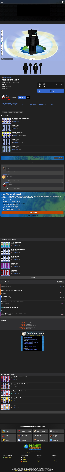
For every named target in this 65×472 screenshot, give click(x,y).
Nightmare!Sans (15, 139)
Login (36, 215)
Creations (9, 294)
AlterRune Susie (14, 243)
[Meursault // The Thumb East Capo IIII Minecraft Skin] (5, 346)
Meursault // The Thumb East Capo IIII (19, 343)
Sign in (60, 157)
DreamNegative (16, 121)
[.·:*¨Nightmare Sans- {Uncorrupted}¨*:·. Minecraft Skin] (6, 121)
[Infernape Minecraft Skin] (5, 367)
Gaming (9, 77)
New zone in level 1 (6, 264)
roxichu (14, 360)
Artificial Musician (16, 142)
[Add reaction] (10, 172)
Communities (4, 266)
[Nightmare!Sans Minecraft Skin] (6, 142)
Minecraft (16, 430)
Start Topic (61, 261)
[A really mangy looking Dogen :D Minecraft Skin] (5, 353)
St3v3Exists (15, 149)
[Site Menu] (2, 2)
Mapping (9, 266)
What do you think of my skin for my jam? (11, 270)
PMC (2, 283)
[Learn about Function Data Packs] (32, 330)
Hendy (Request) (15, 236)
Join (56, 157)
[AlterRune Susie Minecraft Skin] (5, 246)
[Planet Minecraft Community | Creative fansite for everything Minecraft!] (32, 406)
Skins (4, 77)
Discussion (7, 283)
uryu (13, 346)
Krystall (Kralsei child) (16, 222)
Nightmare (16, 112)
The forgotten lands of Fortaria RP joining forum (13, 293)
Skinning (9, 272)
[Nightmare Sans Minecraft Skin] (6, 128)
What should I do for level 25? (10, 287)
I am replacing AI (5, 276)
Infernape (13, 364)
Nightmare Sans (15, 125)
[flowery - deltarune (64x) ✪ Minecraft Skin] (5, 360)
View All (32, 257)
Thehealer (4, 165)
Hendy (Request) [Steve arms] (18, 229)
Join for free (32, 212)
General (9, 277)
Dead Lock (15, 367)
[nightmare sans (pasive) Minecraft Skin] (6, 135)
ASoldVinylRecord (61, 266)
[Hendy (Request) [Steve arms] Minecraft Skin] (5, 231)
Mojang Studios (27, 430)
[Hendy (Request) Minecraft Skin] (5, 238)
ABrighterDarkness (6, 174)
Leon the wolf (14, 250)
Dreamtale (5, 112)
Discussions (3, 277)
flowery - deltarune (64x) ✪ (17, 357)
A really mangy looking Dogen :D (18, 350)
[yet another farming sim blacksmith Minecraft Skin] (5, 339)
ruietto (14, 339)
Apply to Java (58, 91)
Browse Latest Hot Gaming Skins (32, 371)
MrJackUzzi (15, 353)
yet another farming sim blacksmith (19, 336)
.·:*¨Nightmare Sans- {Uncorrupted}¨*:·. (21, 118)
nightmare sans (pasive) (17, 132)
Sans (21, 112)
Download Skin (45, 91)
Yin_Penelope (10, 96)
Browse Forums (32, 297)
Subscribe (22, 97)
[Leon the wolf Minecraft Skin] (5, 253)
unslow (14, 128)
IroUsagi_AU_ (15, 135)
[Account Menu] (63, 2)
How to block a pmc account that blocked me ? (12, 281)
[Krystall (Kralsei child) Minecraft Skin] (5, 224)
